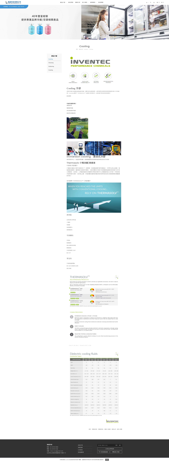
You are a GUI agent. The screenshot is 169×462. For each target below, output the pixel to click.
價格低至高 (94, 429)
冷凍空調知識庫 (104, 452)
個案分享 (77, 2)
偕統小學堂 (116, 452)
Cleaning (51, 62)
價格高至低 (100, 429)
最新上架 (114, 429)
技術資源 (70, 2)
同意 (107, 459)
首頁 (77, 49)
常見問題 (100, 2)
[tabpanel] (84, 22)
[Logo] (13, 2)
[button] (150, 2)
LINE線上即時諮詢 (109, 448)
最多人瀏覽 (119, 429)
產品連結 (69, 96)
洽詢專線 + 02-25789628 (14, 6)
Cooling (91, 49)
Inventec (86, 49)
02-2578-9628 (54, 447)
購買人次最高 (108, 429)
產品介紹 (62, 2)
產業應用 (92, 2)
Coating (51, 70)
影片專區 (84, 2)
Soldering (51, 66)
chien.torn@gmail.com (56, 451)
